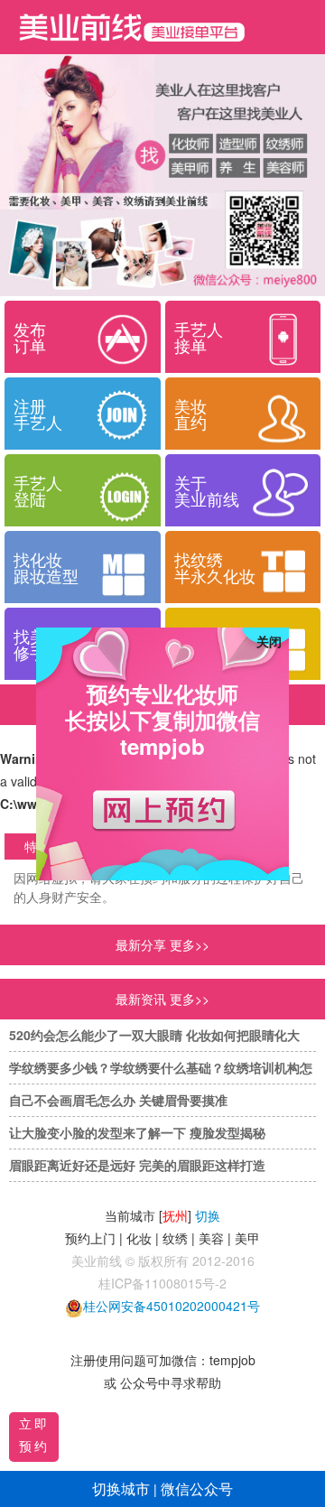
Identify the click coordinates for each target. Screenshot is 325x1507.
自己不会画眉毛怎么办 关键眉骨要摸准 (118, 1100)
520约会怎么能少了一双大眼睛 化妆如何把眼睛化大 (154, 1035)
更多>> (189, 999)
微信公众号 (197, 1488)
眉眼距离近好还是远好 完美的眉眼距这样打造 (137, 1165)
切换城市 (121, 1488)
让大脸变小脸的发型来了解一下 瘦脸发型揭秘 (137, 1132)
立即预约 (34, 1434)
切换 (207, 1215)
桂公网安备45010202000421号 (171, 1306)
